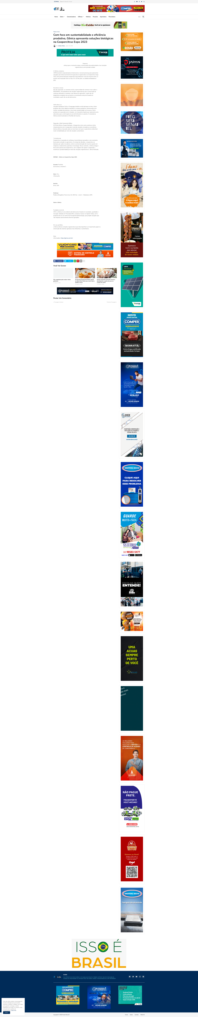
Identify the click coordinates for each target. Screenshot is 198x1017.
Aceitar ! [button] (7, 1012)
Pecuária (95, 17)
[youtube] (137, 2)
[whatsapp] (134, 2)
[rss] (144, 2)
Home (56, 17)
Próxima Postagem (111, 302)
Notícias (88, 17)
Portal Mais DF (66, 1014)
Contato (137, 1014)
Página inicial (56, 31)
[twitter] (141, 2)
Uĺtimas (80, 17)
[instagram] (139, 2)
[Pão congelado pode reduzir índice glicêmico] (63, 273)
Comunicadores (71, 17)
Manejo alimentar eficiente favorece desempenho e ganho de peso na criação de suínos (106, 281)
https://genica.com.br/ (67, 238)
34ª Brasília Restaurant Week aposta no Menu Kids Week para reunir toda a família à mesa (85, 281)
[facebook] (129, 976)
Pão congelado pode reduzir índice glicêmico (62, 280)
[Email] (81, 261)
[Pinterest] (78, 261)
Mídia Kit (142, 1014)
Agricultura (103, 17)
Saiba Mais (13, 1010)
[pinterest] (143, 976)
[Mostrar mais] (84, 261)
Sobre (61, 17)
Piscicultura (112, 17)
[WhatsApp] (75, 261)
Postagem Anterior (58, 302)
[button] (139, 17)
